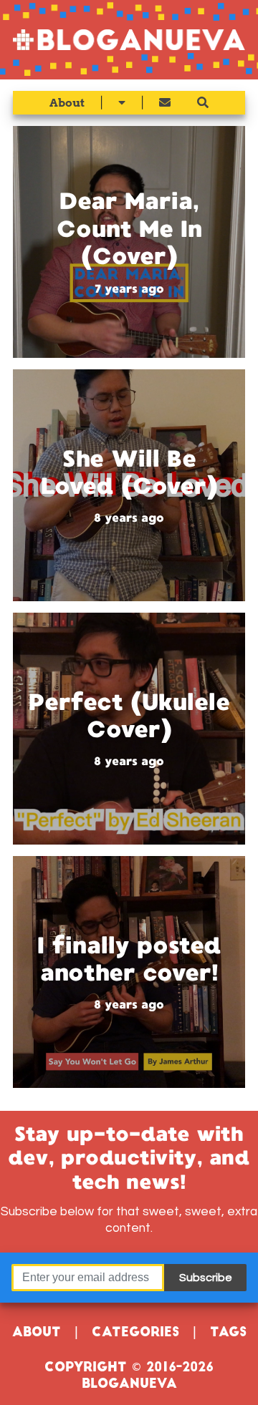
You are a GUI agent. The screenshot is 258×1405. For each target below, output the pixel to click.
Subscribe (205, 1277)
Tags (228, 1333)
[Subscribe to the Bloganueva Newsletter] (165, 103)
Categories (135, 1333)
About (67, 103)
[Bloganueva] (129, 39)
